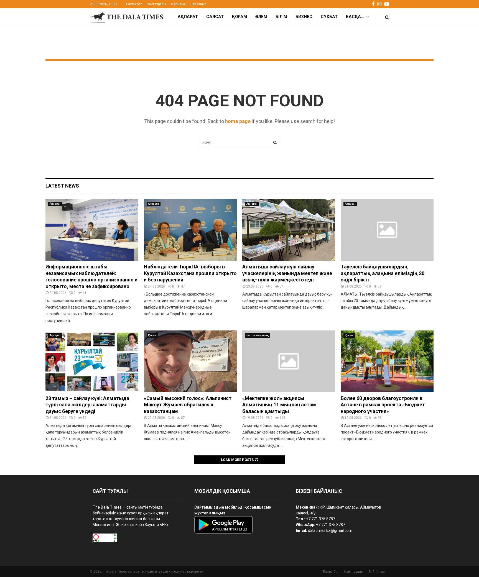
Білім (281, 16)
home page (238, 121)
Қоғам (239, 16)
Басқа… (355, 16)
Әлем (261, 16)
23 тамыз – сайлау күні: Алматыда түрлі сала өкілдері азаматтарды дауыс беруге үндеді (87, 404)
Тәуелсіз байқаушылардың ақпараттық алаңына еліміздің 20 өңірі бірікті (382, 273)
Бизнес (303, 16)
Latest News (62, 186)
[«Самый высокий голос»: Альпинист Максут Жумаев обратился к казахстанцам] (190, 361)
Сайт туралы (156, 4)
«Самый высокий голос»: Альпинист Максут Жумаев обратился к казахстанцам (187, 404)
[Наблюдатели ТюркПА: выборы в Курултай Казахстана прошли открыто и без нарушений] (190, 230)
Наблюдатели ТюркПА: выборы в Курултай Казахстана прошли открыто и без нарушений (190, 273)
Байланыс (198, 4)
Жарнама (178, 4)
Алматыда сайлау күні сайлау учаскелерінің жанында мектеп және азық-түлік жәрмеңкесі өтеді (287, 273)
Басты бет (134, 4)
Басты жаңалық (257, 335)
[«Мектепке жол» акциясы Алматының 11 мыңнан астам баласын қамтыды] (288, 361)
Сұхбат (329, 16)
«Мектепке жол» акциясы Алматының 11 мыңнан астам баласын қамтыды (279, 404)
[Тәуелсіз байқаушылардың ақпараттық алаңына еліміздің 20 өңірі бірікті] (387, 230)
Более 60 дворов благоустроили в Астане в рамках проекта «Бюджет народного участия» (383, 404)
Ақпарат (188, 16)
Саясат (215, 16)
